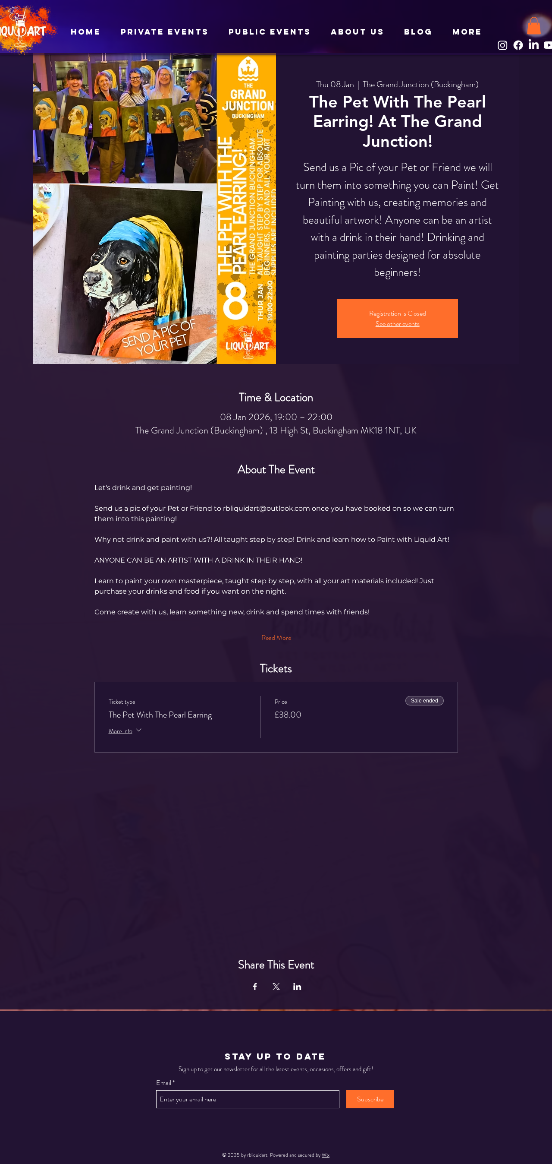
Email (163, 1082)
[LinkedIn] (533, 45)
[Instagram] (502, 45)
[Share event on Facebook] (255, 986)
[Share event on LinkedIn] (297, 986)
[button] (534, 26)
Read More (276, 637)
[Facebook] (518, 45)
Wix (325, 1155)
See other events (398, 324)
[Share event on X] (276, 986)
